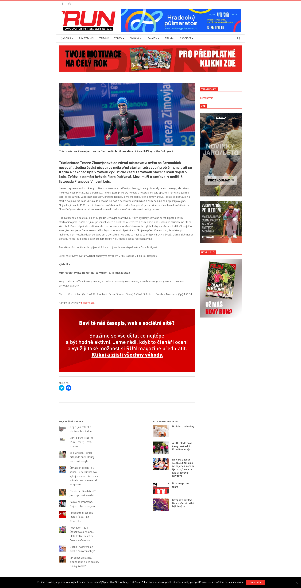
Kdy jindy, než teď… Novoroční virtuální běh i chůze (183, 503)
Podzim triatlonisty (183, 426)
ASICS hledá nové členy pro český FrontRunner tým (182, 446)
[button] (88, 21)
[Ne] (296, 582)
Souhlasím (255, 582)
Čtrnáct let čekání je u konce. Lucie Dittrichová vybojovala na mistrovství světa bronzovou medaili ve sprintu (84, 476)
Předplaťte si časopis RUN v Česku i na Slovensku (81, 517)
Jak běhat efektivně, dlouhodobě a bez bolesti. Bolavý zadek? (84, 562)
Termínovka (206, 97)
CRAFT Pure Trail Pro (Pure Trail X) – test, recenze (82, 442)
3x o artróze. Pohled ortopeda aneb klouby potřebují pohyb (82, 457)
